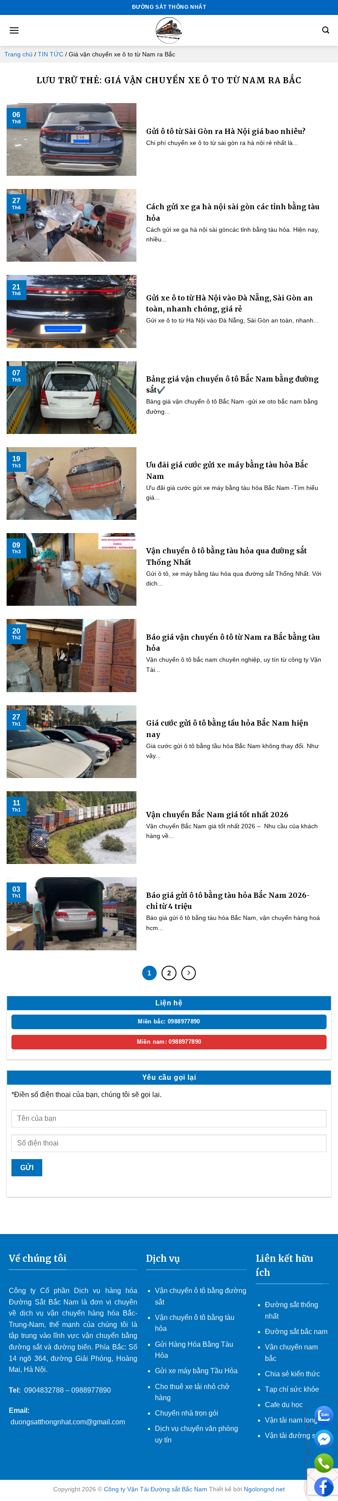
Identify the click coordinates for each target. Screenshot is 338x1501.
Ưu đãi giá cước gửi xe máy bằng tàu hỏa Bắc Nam (227, 470)
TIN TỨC (50, 54)
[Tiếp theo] (188, 973)
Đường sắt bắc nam (296, 1331)
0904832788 (44, 1390)
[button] (14, 30)
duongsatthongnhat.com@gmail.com (68, 1422)
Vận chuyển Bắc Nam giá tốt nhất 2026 (217, 814)
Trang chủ (18, 54)
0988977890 (91, 1390)
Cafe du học (284, 1404)
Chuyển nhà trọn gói (186, 1413)
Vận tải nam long (291, 1420)
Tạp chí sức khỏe (292, 1389)
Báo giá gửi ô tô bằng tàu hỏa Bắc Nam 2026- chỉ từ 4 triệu (228, 901)
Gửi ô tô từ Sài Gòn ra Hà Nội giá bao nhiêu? (225, 131)
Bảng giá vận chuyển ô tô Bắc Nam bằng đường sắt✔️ (232, 384)
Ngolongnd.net (264, 1489)
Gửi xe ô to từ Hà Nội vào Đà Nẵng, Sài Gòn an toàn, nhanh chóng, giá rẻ (229, 303)
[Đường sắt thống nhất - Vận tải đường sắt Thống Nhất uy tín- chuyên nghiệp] (169, 30)
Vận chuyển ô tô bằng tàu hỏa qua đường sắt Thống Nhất (226, 556)
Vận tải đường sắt (294, 1435)
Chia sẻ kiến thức (292, 1374)
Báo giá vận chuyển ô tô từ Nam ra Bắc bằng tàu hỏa (233, 643)
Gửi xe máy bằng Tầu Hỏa (196, 1371)
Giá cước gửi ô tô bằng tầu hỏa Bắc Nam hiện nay (227, 729)
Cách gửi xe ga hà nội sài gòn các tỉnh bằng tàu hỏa (233, 212)
